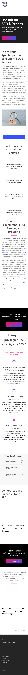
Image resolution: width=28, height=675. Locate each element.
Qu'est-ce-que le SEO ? (11, 461)
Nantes (6, 254)
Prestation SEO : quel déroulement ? (11, 475)
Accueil (3, 11)
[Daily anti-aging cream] (7, 603)
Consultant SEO (10, 11)
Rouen (24, 252)
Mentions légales (6, 640)
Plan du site (4, 662)
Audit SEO (4, 658)
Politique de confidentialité (8, 642)
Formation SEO (5, 660)
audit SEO (22, 96)
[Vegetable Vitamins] (20, 519)
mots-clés (4, 248)
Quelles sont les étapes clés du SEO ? (11, 468)
